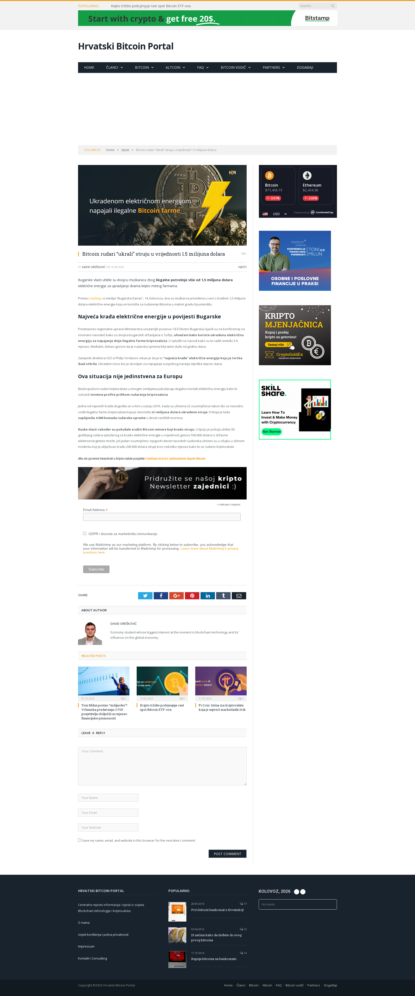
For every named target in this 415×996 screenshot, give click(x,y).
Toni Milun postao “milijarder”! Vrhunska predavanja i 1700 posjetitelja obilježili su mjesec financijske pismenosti (104, 712)
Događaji (305, 67)
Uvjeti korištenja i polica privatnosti (103, 934)
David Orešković (93, 267)
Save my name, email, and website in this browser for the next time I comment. (139, 840)
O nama (84, 922)
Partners (271, 67)
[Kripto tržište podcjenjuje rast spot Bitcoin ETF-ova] (162, 683)
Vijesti (242, 267)
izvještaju (95, 298)
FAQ (200, 67)
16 (245, 929)
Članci (112, 67)
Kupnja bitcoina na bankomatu (213, 959)
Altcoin (173, 67)
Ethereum (312, 185)
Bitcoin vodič (233, 67)
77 (245, 903)
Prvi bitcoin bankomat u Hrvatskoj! (217, 910)
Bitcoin (142, 67)
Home (89, 67)
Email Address (95, 510)
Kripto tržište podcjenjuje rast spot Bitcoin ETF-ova (151, 6)
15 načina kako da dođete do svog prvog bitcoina (216, 937)
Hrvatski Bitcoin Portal (126, 46)
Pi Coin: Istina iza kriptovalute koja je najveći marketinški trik (222, 707)
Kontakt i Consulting (92, 958)
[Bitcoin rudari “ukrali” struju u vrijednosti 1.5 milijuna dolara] (162, 206)
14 (245, 953)
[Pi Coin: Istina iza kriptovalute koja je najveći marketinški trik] (221, 683)
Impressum (86, 946)
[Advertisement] (207, 109)
